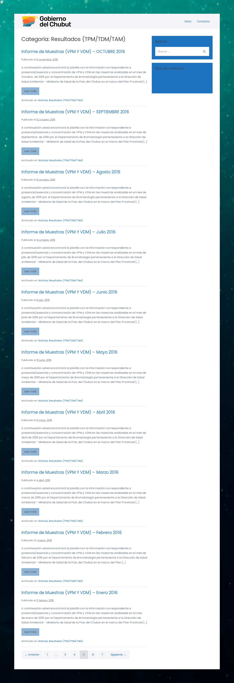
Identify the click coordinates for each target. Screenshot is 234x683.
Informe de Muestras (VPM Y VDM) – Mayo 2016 (69, 352)
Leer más (31, 92)
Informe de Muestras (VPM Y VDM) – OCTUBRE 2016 (73, 51)
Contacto (203, 21)
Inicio (187, 21)
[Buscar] (204, 51)
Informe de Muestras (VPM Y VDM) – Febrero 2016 (71, 532)
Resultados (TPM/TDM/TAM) (66, 100)
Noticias (43, 100)
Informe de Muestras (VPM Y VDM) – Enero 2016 (69, 592)
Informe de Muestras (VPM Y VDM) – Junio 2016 (69, 292)
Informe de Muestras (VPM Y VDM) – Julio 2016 (68, 232)
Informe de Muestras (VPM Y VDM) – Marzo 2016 (69, 472)
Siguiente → (118, 655)
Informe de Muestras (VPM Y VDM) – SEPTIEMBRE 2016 (75, 112)
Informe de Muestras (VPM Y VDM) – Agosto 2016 (70, 172)
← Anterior (32, 655)
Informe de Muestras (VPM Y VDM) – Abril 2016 (68, 412)
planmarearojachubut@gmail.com (178, 76)
